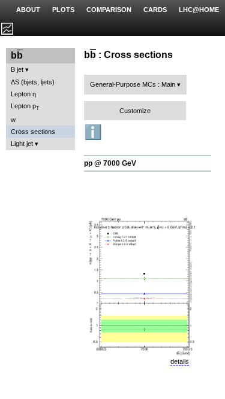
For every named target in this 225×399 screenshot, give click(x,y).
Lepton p (25, 106)
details (179, 361)
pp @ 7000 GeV (110, 163)
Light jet (22, 143)
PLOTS (63, 9)
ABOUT (28, 9)
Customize (135, 110)
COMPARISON (108, 9)
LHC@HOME (199, 9)
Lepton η (23, 94)
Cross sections (33, 131)
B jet (17, 69)
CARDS (155, 9)
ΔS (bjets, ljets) (33, 82)
